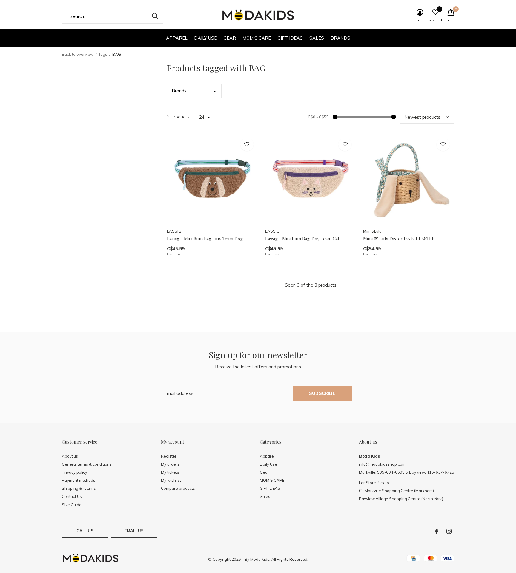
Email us (134, 530)
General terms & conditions (87, 464)
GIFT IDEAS (290, 38)
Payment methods (78, 480)
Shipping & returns (79, 488)
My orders (170, 464)
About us (70, 456)
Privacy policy (74, 472)
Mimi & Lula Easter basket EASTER (399, 239)
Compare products (178, 488)
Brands (340, 38)
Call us (84, 530)
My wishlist (171, 480)
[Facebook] (436, 531)
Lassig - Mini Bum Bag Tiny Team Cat (302, 239)
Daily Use (205, 38)
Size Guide (72, 504)
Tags (103, 54)
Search (155, 16)
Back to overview (77, 54)
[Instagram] (449, 531)
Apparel (177, 38)
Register (168, 456)
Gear (229, 38)
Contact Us (72, 496)
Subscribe (322, 393)
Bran (179, 91)
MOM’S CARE (256, 38)
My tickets (170, 472)
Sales (316, 38)
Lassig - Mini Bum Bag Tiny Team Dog (205, 239)
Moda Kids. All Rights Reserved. (279, 559)
